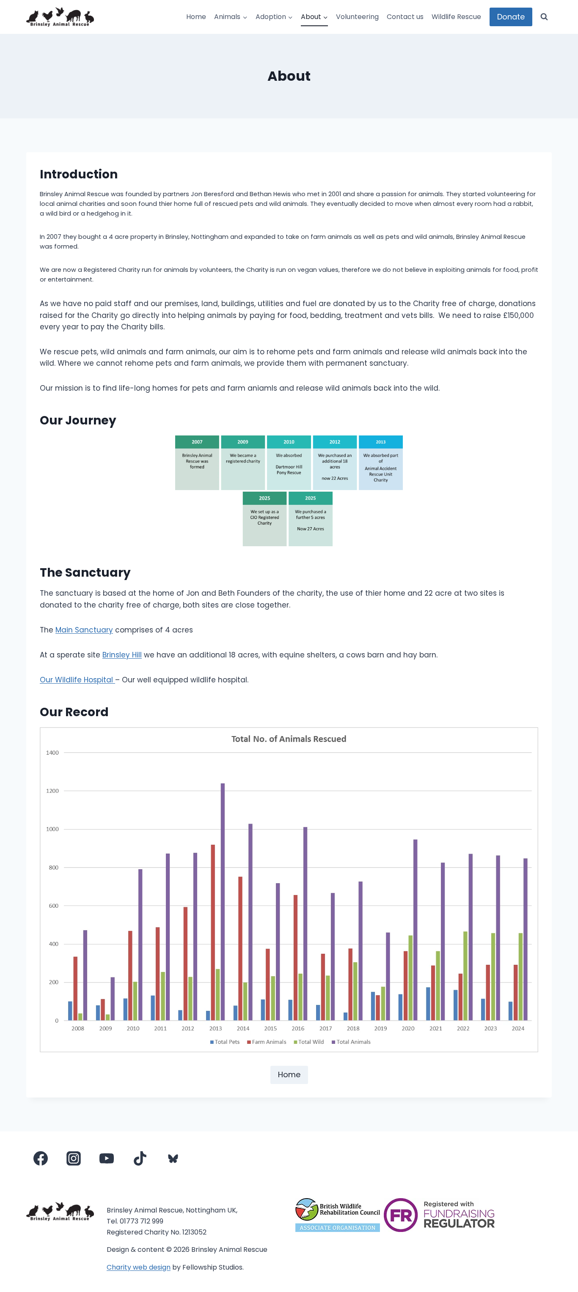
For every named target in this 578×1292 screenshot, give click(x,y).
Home (196, 17)
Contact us (405, 17)
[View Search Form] (544, 17)
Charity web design (139, 1267)
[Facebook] (40, 1158)
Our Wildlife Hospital (77, 680)
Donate (511, 16)
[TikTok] (140, 1158)
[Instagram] (73, 1158)
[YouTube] (106, 1158)
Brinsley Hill (122, 655)
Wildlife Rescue (456, 17)
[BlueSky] (173, 1158)
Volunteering (357, 17)
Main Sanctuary (84, 630)
